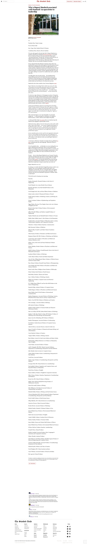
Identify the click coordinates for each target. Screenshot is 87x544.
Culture (25, 533)
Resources (45, 536)
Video (44, 525)
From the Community (36, 5)
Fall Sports (26, 525)
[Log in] (85, 1)
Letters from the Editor (38, 528)
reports (47, 103)
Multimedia (45, 524)
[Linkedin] (68, 531)
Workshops (55, 528)
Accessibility (65, 540)
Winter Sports (26, 527)
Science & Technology (18, 531)
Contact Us (70, 540)
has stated (42, 120)
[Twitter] (68, 527)
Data (15, 532)
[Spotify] (68, 534)
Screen (25, 532)
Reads (25, 536)
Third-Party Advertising (57, 531)
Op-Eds (35, 531)
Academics (17, 527)
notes (55, 83)
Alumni (54, 525)
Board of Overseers (47, 54)
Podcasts (45, 527)
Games (35, 536)
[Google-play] (70, 537)
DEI (53, 536)
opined (36, 159)
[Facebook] (68, 529)
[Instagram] (70, 527)
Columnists (36, 525)
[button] (32, 463)
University (16, 525)
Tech (44, 531)
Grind (35, 533)
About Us (55, 533)
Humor (35, 535)
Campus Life (17, 528)
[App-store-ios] (68, 537)
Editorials (35, 527)
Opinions (30, 5)
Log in (84, 1)
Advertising (55, 527)
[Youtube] (70, 529)
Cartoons (45, 528)
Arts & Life (26, 530)
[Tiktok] (70, 531)
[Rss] (70, 534)
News (16, 524)
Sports (25, 524)
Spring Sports (26, 528)
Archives (45, 535)
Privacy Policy (59, 540)
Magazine (45, 533)
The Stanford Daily (23, 522)
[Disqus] (43, 478)
